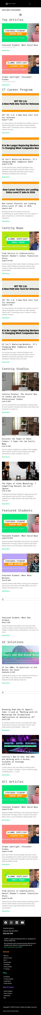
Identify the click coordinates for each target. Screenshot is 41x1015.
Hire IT (5, 960)
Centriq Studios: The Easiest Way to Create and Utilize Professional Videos (19, 396)
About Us (6, 955)
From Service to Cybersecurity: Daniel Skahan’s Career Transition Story (20, 255)
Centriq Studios (8, 966)
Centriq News (7, 981)
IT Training (6, 969)
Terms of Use (6, 1011)
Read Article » (6, 50)
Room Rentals (7, 962)
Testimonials (7, 995)
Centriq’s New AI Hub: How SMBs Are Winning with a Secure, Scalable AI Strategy (18, 759)
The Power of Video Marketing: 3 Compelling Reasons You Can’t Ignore (19, 486)
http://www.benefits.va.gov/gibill (13, 947)
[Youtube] (22, 922)
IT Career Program (8, 979)
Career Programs (8, 991)
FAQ (5, 998)
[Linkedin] (16, 922)
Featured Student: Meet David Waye (20, 45)
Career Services (8, 993)
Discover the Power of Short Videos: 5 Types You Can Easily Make (18, 441)
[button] (30, 3)
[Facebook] (5, 922)
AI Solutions (7, 964)
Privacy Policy (15, 1011)
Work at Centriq (8, 958)
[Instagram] (11, 922)
